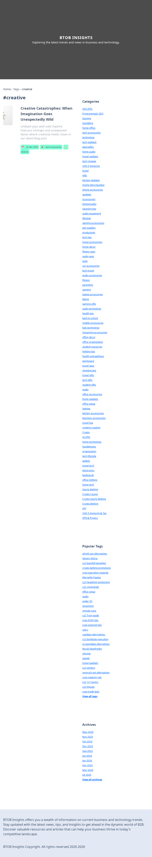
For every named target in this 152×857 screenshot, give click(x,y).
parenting (87, 285)
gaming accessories (93, 223)
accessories (88, 199)
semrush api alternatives (96, 672)
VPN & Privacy (90, 518)
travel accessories (92, 242)
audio (85, 389)
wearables (88, 147)
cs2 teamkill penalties (94, 563)
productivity (88, 232)
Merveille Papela (91, 577)
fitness (86, 280)
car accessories (91, 266)
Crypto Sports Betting (94, 499)
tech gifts (87, 380)
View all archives (92, 779)
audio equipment (91, 213)
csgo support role (92, 677)
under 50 (87, 601)
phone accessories (92, 189)
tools (85, 261)
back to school (90, 318)
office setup (88, 404)
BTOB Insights (76, 37)
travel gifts (88, 375)
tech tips (87, 237)
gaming (86, 289)
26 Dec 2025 (30, 147)
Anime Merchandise (93, 185)
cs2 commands (90, 587)
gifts (84, 175)
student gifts (89, 384)
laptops (86, 408)
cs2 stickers (88, 668)
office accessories (92, 394)
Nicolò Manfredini (92, 648)
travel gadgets (90, 156)
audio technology (91, 308)
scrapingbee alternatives (96, 644)
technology (88, 137)
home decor (89, 247)
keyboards (88, 475)
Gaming (86, 118)
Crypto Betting (90, 503)
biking (85, 299)
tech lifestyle (89, 456)
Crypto (86, 432)
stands (86, 658)
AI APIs (86, 437)
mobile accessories (93, 323)
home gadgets (90, 399)
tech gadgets (89, 142)
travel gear (88, 365)
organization (89, 451)
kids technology (90, 327)
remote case (89, 610)
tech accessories (51, 147)
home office (88, 128)
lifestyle (86, 218)
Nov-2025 (87, 736)
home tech (88, 484)
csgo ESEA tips (90, 620)
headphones (89, 446)
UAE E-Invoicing (91, 166)
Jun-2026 (87, 756)
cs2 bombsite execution (95, 639)
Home (7, 89)
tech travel (88, 270)
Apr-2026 (87, 765)
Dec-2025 (87, 746)
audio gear (88, 256)
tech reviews (89, 161)
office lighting (89, 480)
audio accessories (92, 275)
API (84, 508)
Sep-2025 (87, 751)
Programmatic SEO (92, 113)
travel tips (87, 423)
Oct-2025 (87, 741)
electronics (88, 470)
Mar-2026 (87, 770)
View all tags (89, 696)
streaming (88, 606)
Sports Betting (90, 489)
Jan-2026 (87, 760)
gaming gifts (89, 304)
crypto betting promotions (96, 568)
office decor (88, 337)
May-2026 (87, 732)
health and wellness (93, 356)
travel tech (88, 465)
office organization (92, 342)
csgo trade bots (90, 691)
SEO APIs (87, 109)
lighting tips (88, 351)
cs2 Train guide (90, 615)
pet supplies (89, 228)
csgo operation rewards (95, 572)
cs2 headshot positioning (96, 582)
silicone (86, 653)
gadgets (86, 194)
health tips (88, 313)
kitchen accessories (93, 413)
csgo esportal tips (92, 625)
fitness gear (88, 251)
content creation (91, 427)
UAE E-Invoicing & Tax (94, 513)
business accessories (94, 418)
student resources (92, 346)
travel (85, 170)
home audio (88, 151)
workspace (88, 361)
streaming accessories (94, 332)
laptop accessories (92, 294)
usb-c (85, 629)
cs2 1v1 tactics (90, 682)
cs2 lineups (88, 687)
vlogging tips (89, 370)
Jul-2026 (86, 775)
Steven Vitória (90, 558)
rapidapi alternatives (93, 634)
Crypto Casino (90, 494)
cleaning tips (89, 208)
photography (89, 204)
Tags (16, 89)
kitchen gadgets (91, 180)
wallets (86, 461)
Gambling (87, 123)
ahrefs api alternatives (94, 553)
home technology (91, 442)
